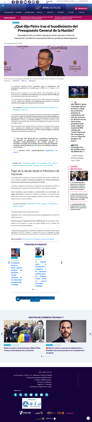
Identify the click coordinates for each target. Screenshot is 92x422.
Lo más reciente (9, 12)
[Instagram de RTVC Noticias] (25, 394)
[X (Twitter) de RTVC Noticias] (20, 394)
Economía (61, 12)
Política (39, 12)
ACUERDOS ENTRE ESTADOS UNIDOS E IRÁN (65, 1)
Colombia (19, 12)
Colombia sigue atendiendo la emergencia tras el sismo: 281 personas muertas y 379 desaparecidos (37, 17)
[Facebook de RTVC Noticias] (15, 394)
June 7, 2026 (75, 160)
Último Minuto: (9, 18)
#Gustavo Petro (27, 239)
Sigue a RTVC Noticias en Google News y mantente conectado (38, 299)
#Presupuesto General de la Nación (43, 239)
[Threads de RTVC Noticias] (46, 394)
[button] (33, 289)
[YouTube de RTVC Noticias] (31, 394)
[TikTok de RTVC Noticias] (36, 394)
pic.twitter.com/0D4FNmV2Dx (78, 150)
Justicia (81, 12)
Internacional (29, 12)
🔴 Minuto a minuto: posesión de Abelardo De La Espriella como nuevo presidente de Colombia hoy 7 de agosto (65, 350)
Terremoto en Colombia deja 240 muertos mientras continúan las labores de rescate (68, 17)
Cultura (71, 12)
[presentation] (9, 262)
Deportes (50, 12)
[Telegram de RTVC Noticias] (41, 394)
